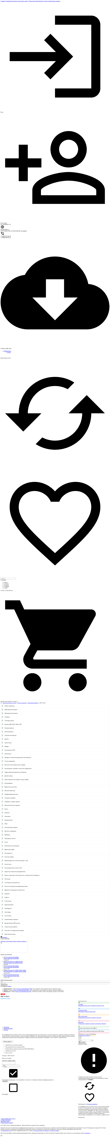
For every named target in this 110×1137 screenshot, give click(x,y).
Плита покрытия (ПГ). (19, 1047)
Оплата (31, 1)
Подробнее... (87, 1133)
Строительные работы (54, 1)
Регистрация (4, 223)
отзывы (9, 986)
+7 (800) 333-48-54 (6, 236)
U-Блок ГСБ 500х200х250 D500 (24, 988)
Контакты (15, 1)
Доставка (35, 1)
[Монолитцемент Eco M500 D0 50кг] (13, 961)
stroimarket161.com (6, 1130)
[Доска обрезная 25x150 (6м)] (11, 974)
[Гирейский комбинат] (84, 1035)
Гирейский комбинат (6, 998)
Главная (3, 1)
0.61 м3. (14, 1050)
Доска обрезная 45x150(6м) (11, 958)
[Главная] (1, 703)
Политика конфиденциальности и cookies (22, 1130)
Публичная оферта (54, 1130)
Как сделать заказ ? (23, 1)
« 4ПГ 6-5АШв (4, 1118)
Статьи (45, 1)
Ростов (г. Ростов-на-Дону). (16, 1045)
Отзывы (9, 352)
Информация (7, 351)
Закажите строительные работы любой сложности (14, 941)
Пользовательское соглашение (41, 1130)
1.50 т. (11, 1052)
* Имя (3, 1065)
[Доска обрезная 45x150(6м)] (11, 957)
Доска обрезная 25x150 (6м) (11, 976)
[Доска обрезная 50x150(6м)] (11, 966)
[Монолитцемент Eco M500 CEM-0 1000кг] (15, 970)
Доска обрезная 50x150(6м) (11, 967)
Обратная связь (5, 1121)
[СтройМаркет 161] (6, 224)
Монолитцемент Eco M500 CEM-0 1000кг (15, 971)
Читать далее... (8, 1041)
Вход (2, 112)
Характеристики (8, 1028)
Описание (6, 1027)
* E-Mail (4, 1066)
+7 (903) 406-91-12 (6, 237)
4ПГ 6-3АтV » (12, 1118)
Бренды (41, 1)
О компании (9, 1)
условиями (34, 1079)
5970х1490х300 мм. (29, 1049)
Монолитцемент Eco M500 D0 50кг (13, 963)
